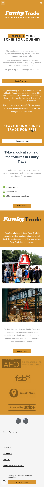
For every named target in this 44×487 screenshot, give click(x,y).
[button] (2, 3)
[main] (22, 61)
